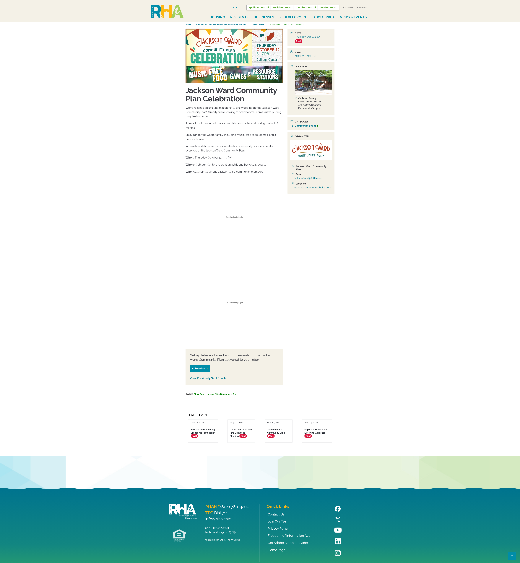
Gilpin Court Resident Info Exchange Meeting (241, 432)
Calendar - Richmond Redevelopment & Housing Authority (221, 24)
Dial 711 (221, 512)
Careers (348, 7)
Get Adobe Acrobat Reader (288, 543)
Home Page (277, 550)
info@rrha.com (218, 519)
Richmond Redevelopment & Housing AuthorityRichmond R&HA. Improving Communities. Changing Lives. (183, 511)
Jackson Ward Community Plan (222, 394)
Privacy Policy (278, 529)
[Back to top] (512, 556)
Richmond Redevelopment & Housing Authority (167, 11)
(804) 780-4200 (234, 506)
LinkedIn (338, 541)
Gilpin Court (199, 394)
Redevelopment (293, 17)
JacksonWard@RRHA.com (308, 178)
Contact (362, 7)
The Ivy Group (233, 540)
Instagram (338, 553)
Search (236, 8)
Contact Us (276, 514)
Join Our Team (278, 521)
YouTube (338, 530)
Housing (217, 17)
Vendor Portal (328, 7)
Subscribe (198, 368)
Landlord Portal (306, 7)
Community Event (258, 24)
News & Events (353, 17)
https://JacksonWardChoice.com (312, 187)
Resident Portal (282, 7)
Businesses (264, 17)
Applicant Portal (258, 7)
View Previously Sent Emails (208, 378)
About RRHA (324, 17)
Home (188, 24)
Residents (239, 17)
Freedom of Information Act (289, 536)
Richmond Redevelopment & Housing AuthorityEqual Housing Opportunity (179, 535)
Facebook (338, 509)
